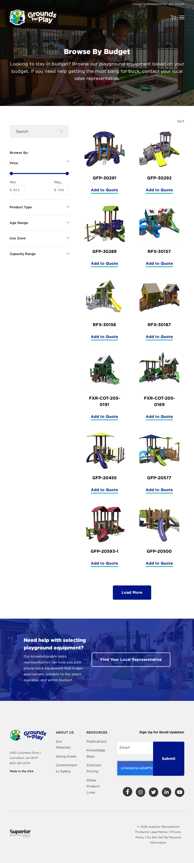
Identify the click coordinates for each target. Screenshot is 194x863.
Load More (132, 592)
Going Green (66, 756)
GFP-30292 (159, 177)
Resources (96, 732)
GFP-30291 (104, 177)
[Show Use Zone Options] (39, 237)
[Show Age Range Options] (39, 221)
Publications (97, 741)
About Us (65, 732)
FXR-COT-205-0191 (104, 401)
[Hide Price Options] (39, 162)
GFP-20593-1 (105, 551)
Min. (17, 182)
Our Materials (63, 744)
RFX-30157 (159, 251)
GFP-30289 (104, 251)
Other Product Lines (93, 786)
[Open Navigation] (181, 17)
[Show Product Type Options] (39, 206)
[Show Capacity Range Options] (39, 252)
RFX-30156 (104, 324)
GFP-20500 (159, 551)
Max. (61, 182)
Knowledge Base (96, 753)
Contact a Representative (149, 4)
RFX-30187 (159, 324)
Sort (180, 121)
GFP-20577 (159, 477)
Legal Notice (159, 832)
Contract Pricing (94, 768)
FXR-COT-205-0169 (159, 401)
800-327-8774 (176, 4)
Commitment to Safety (66, 768)
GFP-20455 (104, 477)
